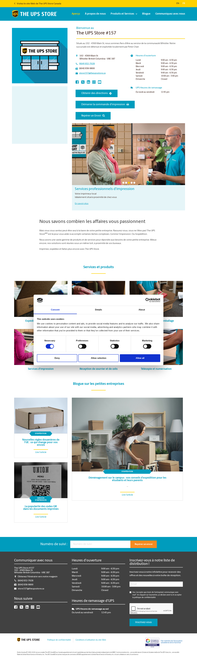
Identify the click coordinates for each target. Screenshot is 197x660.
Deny (57, 358)
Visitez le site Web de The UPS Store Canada (38, 4)
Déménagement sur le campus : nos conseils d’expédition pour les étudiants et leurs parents (127, 479)
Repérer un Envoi (91, 116)
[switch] (82, 346)
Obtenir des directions (94, 93)
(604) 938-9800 (87, 68)
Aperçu (76, 14)
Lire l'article (127, 495)
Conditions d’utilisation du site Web (90, 640)
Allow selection (98, 358)
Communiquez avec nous (170, 14)
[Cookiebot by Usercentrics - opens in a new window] (147, 300)
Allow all (140, 358)
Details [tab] (98, 309)
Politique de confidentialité (59, 640)
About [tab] (142, 309)
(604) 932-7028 (87, 64)
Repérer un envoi (143, 544)
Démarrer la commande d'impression (103, 104)
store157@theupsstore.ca (92, 73)
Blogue (146, 14)
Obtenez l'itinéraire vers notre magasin (37, 577)
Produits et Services (122, 14)
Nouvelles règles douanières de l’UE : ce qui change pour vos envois (40, 442)
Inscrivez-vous (143, 622)
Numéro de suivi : (53, 544)
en (177, 3)
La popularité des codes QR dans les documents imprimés (41, 507)
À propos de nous (95, 14)
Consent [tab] (55, 309)
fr (184, 3)
